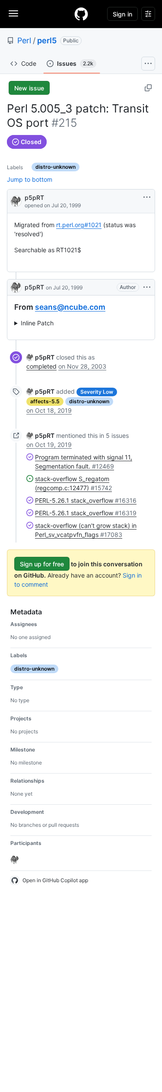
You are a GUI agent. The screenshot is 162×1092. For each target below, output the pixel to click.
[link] (40, 357)
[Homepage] (81, 14)
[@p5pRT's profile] (16, 200)
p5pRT (34, 197)
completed (41, 366)
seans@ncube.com (70, 307)
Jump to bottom (29, 179)
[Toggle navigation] (13, 13)
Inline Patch (37, 323)
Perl (24, 40)
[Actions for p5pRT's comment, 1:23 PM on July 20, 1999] (147, 287)
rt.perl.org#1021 (79, 224)
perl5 (47, 40)
